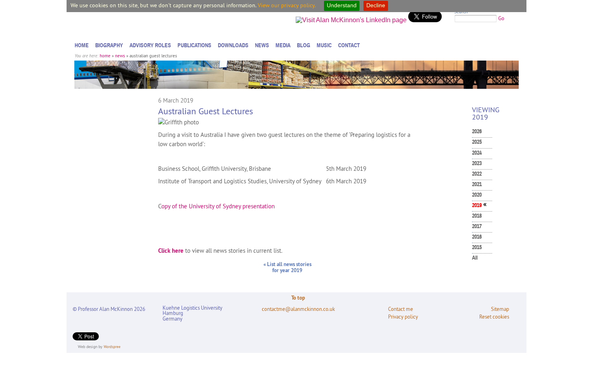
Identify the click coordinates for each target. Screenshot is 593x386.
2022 (477, 173)
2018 (477, 215)
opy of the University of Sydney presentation (218, 206)
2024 (477, 152)
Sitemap (500, 309)
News (262, 45)
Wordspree (112, 346)
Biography (109, 45)
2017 (477, 226)
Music (324, 45)
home (105, 56)
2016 (477, 236)
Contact (349, 45)
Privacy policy (403, 316)
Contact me (400, 309)
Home (82, 45)
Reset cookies (494, 316)
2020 (477, 194)
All (475, 257)
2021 (477, 184)
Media (283, 45)
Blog (303, 45)
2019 (477, 205)
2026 (477, 131)
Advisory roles (150, 45)
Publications (194, 45)
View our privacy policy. (287, 5)
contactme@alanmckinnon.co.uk (298, 309)
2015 (477, 247)
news (120, 56)
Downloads (233, 45)
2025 (477, 141)
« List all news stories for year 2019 (287, 267)
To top (298, 297)
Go (501, 18)
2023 (477, 163)
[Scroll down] (578, 364)
